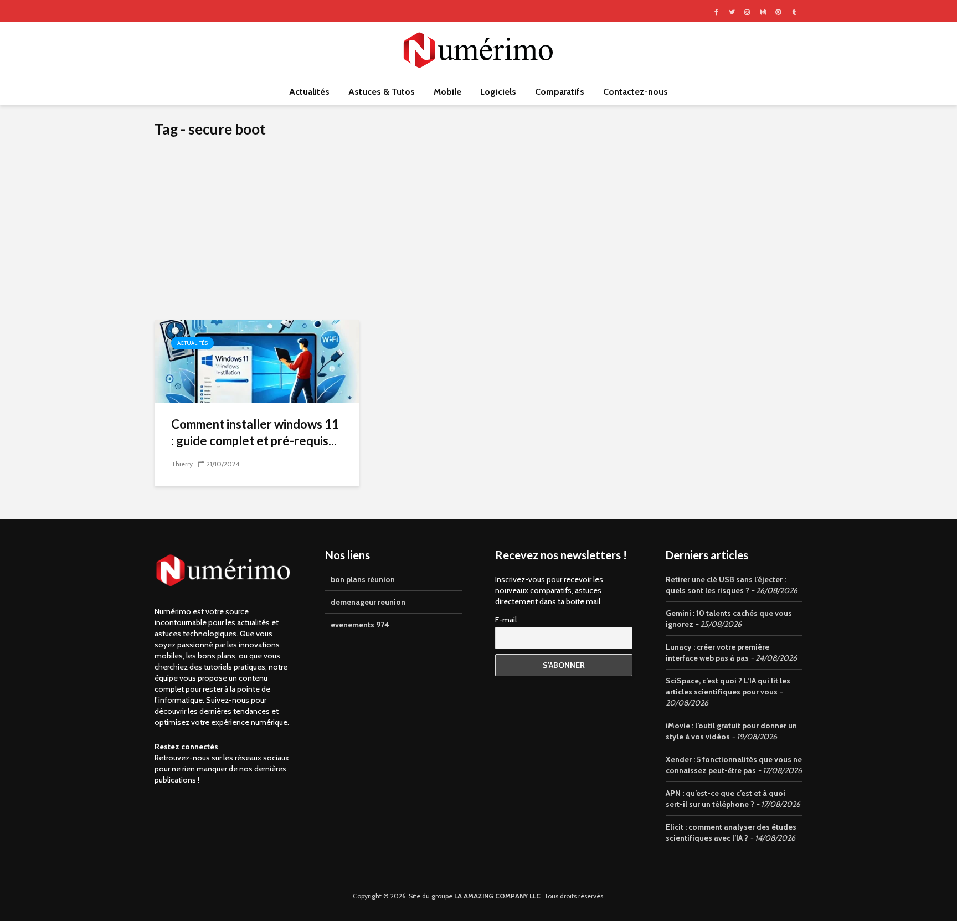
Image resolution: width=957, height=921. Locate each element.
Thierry (182, 464)
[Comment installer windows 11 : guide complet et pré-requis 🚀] (257, 361)
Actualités (309, 91)
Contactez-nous (635, 91)
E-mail (506, 620)
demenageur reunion (368, 602)
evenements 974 (360, 625)
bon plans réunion (363, 579)
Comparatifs (559, 91)
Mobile (447, 91)
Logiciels (498, 91)
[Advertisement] (478, 237)
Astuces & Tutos (381, 91)
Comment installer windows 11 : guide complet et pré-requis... (255, 432)
